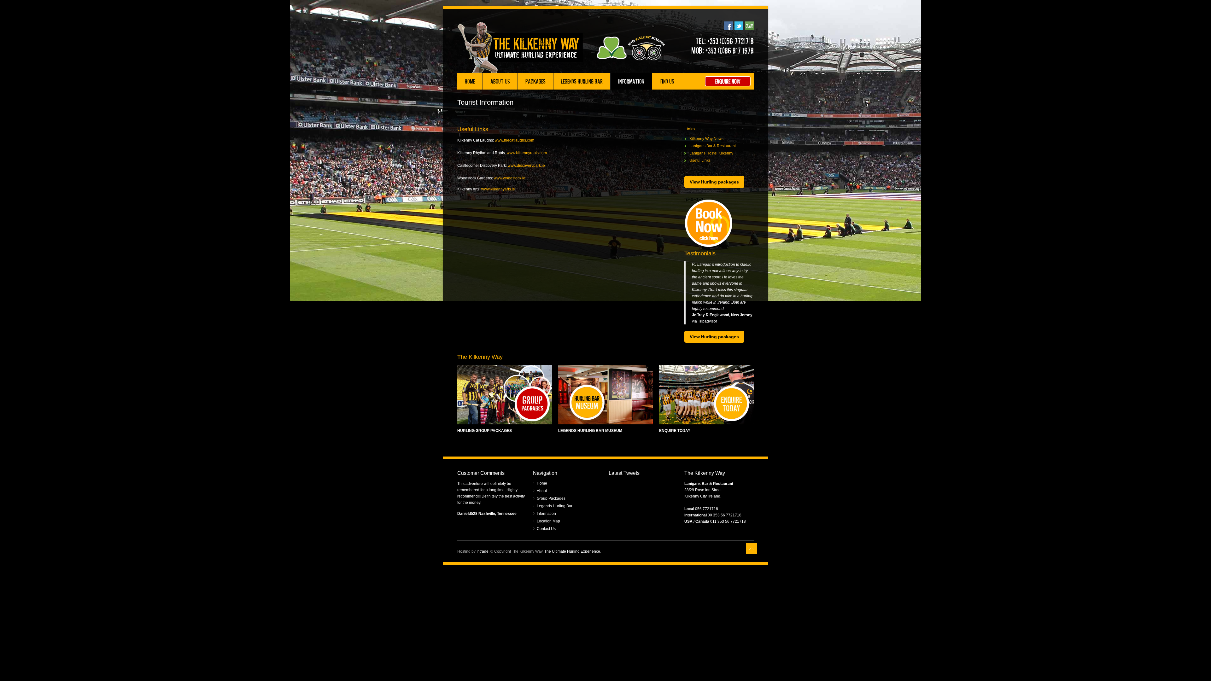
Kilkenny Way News (706, 139)
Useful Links (700, 160)
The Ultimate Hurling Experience (572, 551)
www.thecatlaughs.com (514, 140)
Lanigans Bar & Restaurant (712, 146)
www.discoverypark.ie (526, 165)
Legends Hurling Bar (582, 81)
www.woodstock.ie (509, 178)
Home (470, 81)
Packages (535, 81)
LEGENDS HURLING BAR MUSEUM (590, 430)
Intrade (482, 551)
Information (631, 81)
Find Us (667, 81)
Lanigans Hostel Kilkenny (711, 153)
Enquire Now (727, 81)
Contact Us (546, 529)
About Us (500, 81)
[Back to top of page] (751, 548)
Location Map (548, 521)
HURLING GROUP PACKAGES (484, 430)
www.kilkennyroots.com (527, 153)
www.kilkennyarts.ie (498, 189)
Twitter (738, 25)
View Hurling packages (714, 181)
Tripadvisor (749, 25)
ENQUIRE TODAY (674, 430)
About (542, 491)
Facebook (728, 25)
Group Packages (551, 498)
